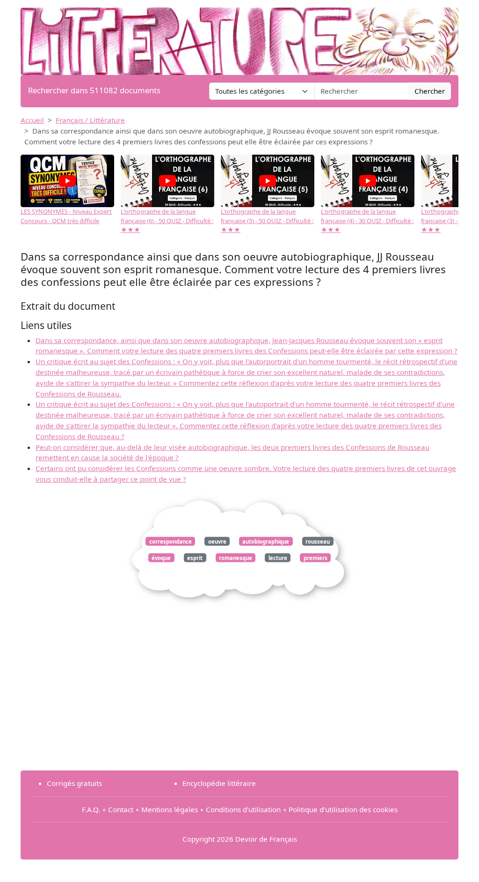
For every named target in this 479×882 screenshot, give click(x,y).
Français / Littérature (90, 120)
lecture (278, 557)
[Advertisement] (239, 697)
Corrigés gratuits (74, 783)
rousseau (317, 541)
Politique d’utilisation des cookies (343, 809)
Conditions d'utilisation (243, 809)
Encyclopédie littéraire (219, 783)
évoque (161, 557)
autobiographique (265, 541)
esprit (195, 557)
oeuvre (217, 541)
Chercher (429, 91)
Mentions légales (169, 809)
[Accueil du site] (239, 36)
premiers (315, 557)
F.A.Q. (91, 809)
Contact (120, 809)
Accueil (32, 120)
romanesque (235, 557)
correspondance (170, 541)
